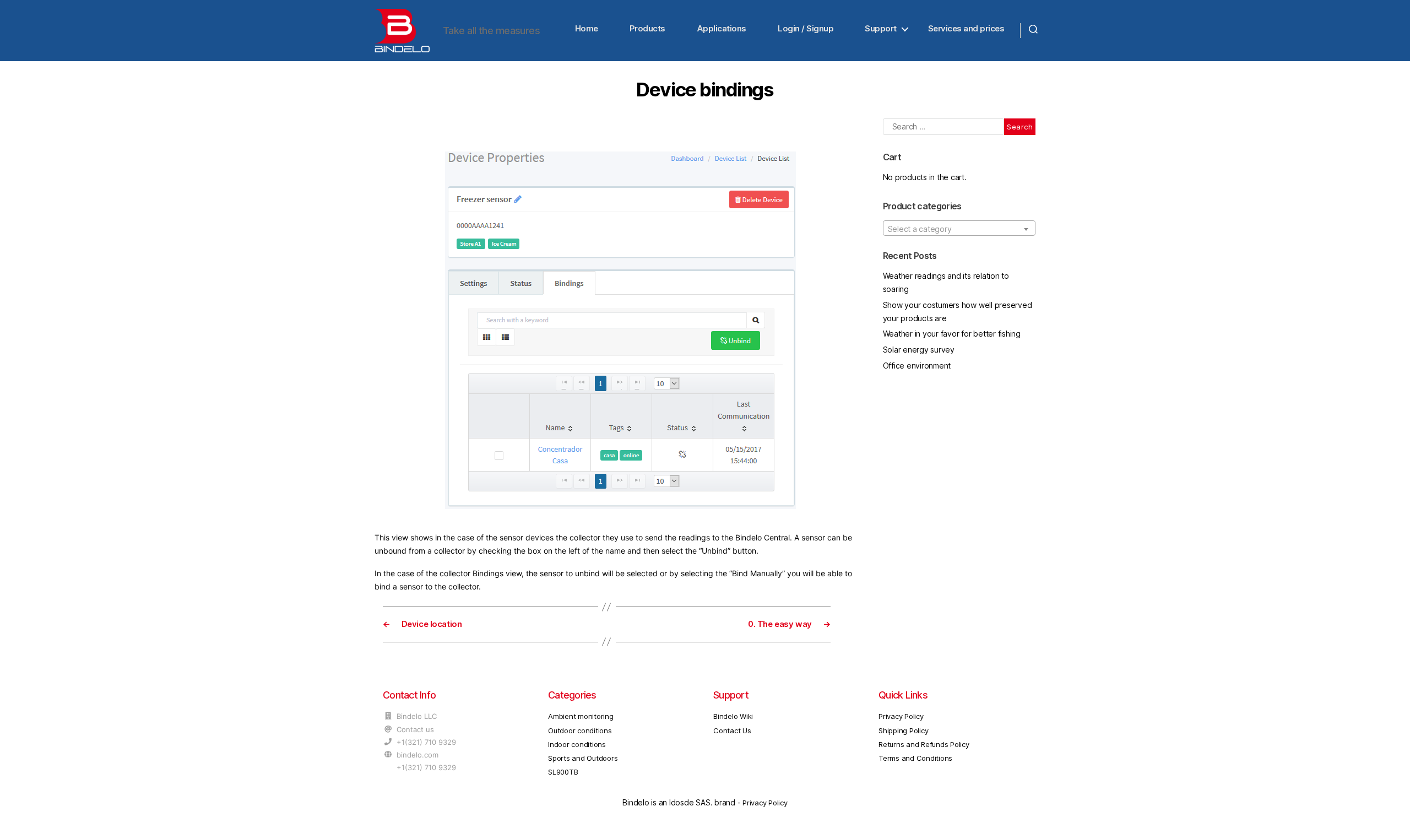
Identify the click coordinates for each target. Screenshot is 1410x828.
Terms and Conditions (915, 758)
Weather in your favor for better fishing (952, 333)
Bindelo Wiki (733, 716)
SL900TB (563, 771)
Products (647, 28)
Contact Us (732, 730)
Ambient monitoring (581, 716)
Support (881, 28)
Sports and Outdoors (582, 758)
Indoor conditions (577, 744)
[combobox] (959, 228)
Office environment (917, 365)
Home (586, 28)
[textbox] (959, 229)
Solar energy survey (919, 349)
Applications (721, 28)
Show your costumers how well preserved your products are (957, 311)
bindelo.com (417, 754)
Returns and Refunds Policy (923, 744)
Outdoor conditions (580, 730)
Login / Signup (805, 28)
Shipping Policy (903, 730)
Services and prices (966, 28)
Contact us (415, 729)
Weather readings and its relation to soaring (946, 282)
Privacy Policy (901, 716)
